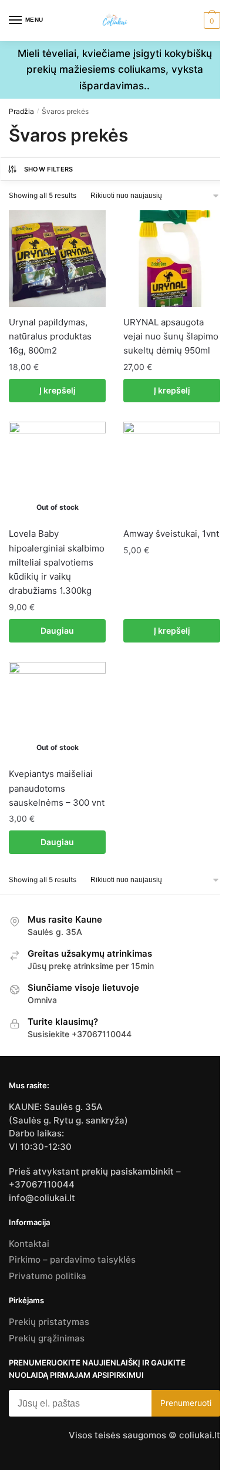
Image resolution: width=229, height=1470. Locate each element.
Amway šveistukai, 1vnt (171, 533)
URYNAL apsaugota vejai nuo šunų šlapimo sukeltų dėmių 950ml (170, 336)
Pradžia (21, 111)
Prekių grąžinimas (47, 1338)
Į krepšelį (57, 390)
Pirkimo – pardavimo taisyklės (72, 1259)
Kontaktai (29, 1243)
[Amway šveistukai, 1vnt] (171, 470)
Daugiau (57, 630)
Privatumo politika (47, 1275)
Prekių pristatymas (49, 1321)
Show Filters (48, 169)
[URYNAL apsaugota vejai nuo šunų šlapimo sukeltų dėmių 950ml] (171, 258)
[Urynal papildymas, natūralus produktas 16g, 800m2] (57, 258)
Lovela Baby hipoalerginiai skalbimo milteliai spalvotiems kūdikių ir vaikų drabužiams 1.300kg (57, 562)
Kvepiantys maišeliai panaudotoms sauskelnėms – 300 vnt (57, 788)
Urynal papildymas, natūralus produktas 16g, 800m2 (50, 336)
